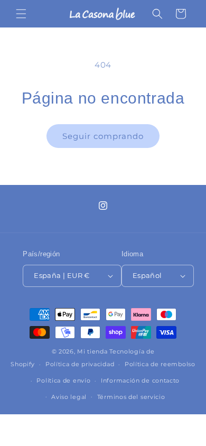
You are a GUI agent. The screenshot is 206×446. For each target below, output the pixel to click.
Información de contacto (140, 380)
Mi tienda (92, 351)
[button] (21, 13)
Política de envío (63, 380)
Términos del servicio (131, 397)
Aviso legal (69, 397)
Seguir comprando (103, 136)
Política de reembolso (160, 364)
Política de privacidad (79, 364)
